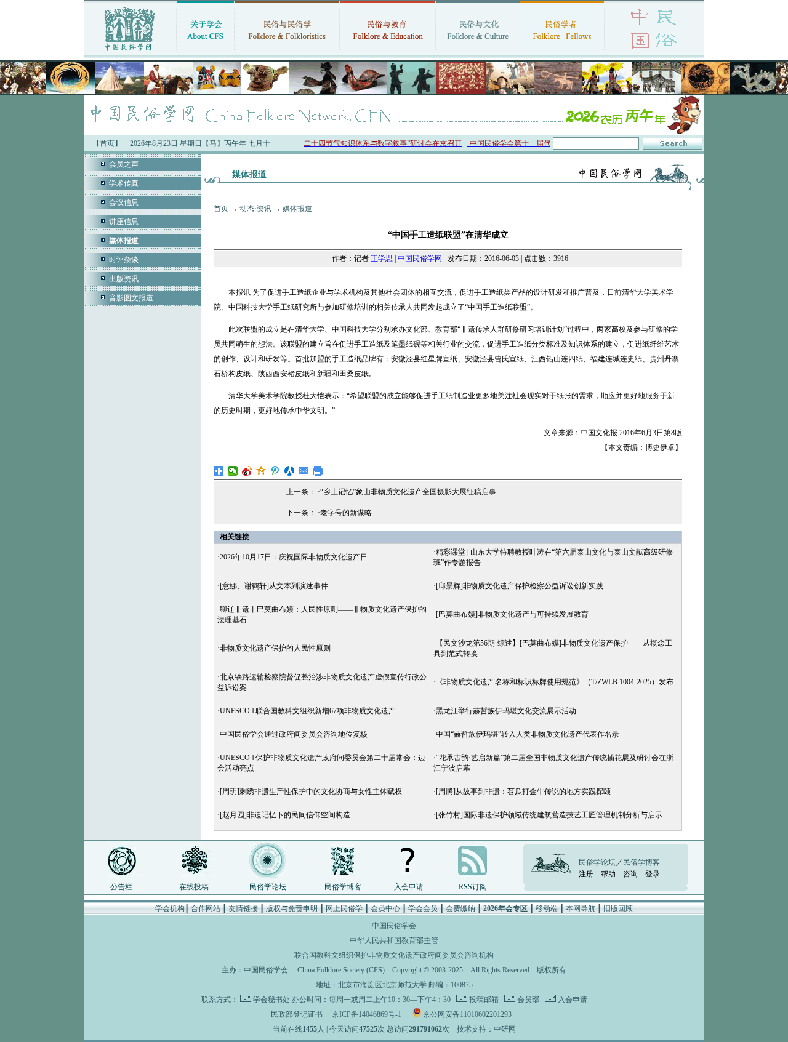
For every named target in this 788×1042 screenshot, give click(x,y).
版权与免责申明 (292, 908)
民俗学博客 (342, 887)
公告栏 (121, 887)
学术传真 (124, 183)
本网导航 (580, 908)
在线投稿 (194, 887)
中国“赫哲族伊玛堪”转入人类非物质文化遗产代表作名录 (527, 734)
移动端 (547, 908)
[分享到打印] (318, 471)
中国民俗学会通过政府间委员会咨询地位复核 (294, 734)
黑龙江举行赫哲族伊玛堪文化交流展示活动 (506, 711)
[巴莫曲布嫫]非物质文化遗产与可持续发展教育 (512, 614)
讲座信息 (124, 221)
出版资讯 (124, 279)
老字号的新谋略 (346, 512)
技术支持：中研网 (486, 1029)
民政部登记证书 (297, 1014)
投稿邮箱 (483, 999)
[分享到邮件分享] (304, 471)
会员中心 (385, 908)
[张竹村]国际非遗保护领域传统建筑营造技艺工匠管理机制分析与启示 (549, 815)
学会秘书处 (271, 999)
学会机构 (170, 908)
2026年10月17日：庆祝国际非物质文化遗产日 (294, 557)
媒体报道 (297, 208)
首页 (221, 208)
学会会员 (423, 908)
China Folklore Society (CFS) (341, 970)
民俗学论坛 (267, 887)
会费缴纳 (460, 908)
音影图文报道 (131, 298)
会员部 (527, 999)
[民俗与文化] (478, 52)
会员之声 (124, 164)
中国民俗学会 (266, 970)
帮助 (608, 874)
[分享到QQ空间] (261, 471)
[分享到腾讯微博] (275, 471)
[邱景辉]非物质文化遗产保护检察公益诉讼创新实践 (519, 586)
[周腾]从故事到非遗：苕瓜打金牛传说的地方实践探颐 (523, 791)
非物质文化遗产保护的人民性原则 (275, 648)
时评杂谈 (124, 259)
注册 (586, 874)
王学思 (382, 258)
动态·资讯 (255, 208)
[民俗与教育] (387, 52)
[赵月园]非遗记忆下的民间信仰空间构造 (285, 815)
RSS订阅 (473, 887)
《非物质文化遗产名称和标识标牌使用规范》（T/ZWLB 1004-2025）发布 (554, 682)
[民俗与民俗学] (287, 52)
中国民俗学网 (420, 258)
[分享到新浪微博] (247, 471)
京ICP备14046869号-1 (366, 1014)
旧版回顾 (618, 908)
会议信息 (124, 202)
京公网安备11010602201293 (467, 1014)
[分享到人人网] (289, 471)
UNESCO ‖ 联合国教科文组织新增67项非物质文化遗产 (308, 711)
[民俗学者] (562, 52)
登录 (652, 874)
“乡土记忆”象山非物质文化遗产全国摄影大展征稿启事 (408, 491)
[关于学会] (205, 52)
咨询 (630, 874)
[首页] (130, 52)
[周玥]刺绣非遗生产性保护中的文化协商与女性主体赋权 (311, 791)
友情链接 (243, 908)
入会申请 (409, 887)
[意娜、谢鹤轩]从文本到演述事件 (274, 586)
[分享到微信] (233, 471)
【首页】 (107, 143)
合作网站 (205, 908)
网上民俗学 (344, 908)
